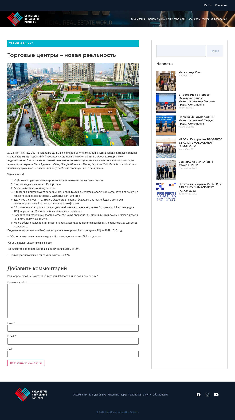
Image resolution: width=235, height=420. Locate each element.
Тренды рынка (156, 19)
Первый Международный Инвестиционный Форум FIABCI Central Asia (196, 120)
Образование (219, 19)
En (210, 5)
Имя (11, 323)
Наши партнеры (175, 19)
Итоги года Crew (190, 72)
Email (11, 336)
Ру (205, 5)
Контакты (221, 5)
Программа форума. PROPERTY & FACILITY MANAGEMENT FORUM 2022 (200, 187)
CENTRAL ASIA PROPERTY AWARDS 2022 (196, 163)
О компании (138, 19)
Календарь (193, 19)
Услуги (205, 19)
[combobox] (181, 51)
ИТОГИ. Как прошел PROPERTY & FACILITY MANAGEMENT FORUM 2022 (200, 143)
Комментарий (17, 282)
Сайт (10, 349)
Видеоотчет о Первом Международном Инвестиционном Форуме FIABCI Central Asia (197, 99)
